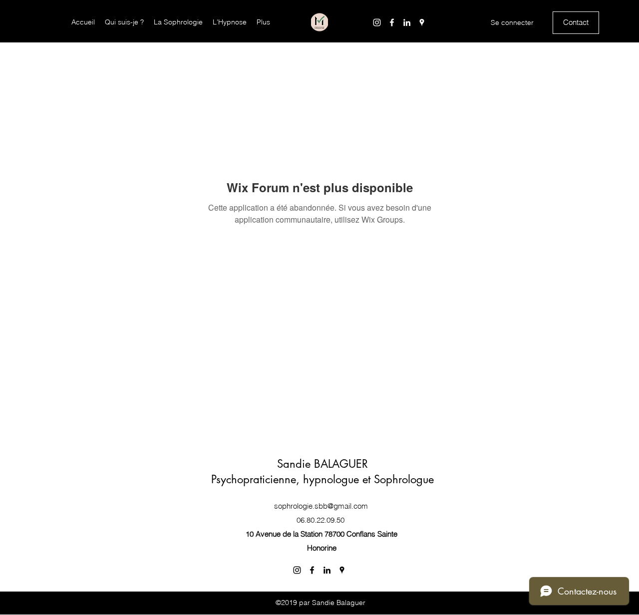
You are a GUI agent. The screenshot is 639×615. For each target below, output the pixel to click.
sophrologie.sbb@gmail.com (321, 506)
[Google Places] (422, 22)
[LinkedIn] (407, 22)
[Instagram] (377, 22)
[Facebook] (392, 22)
